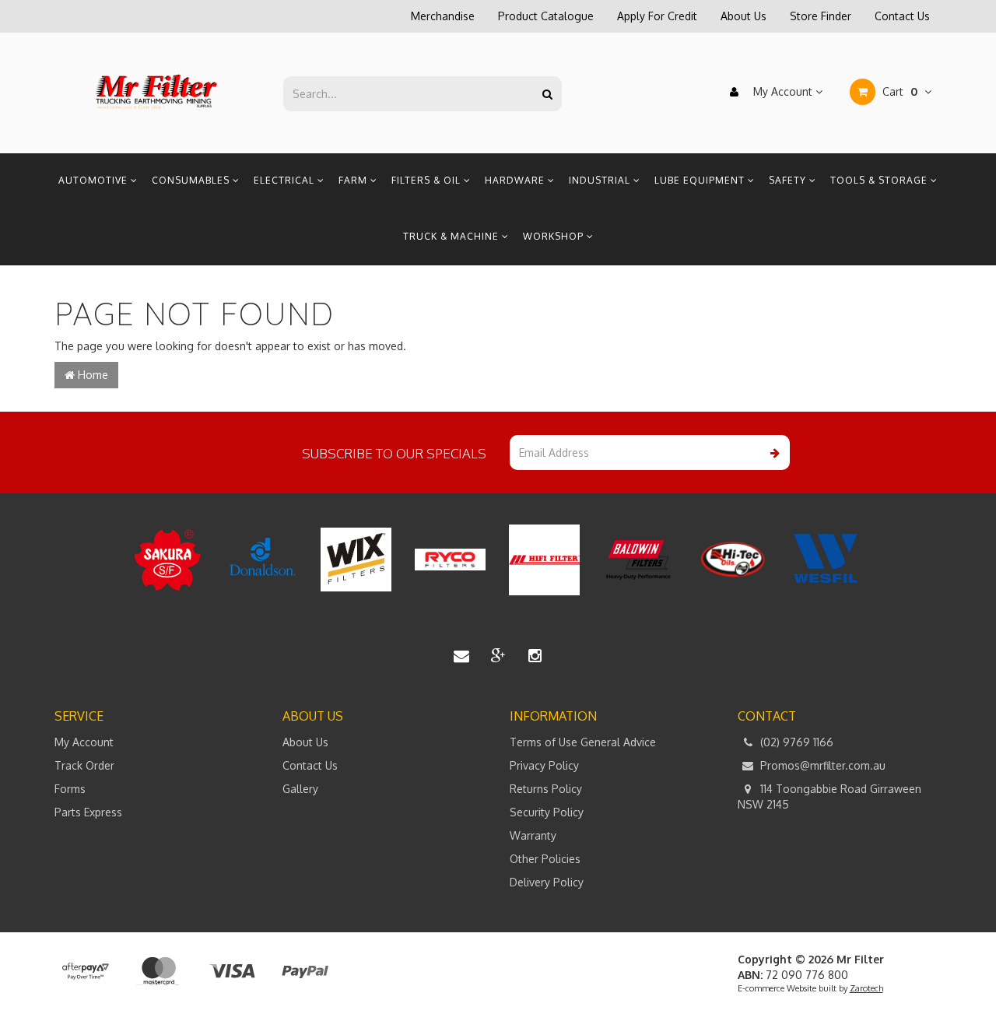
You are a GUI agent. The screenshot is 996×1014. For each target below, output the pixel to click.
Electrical (285, 180)
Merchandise (443, 16)
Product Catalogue (546, 16)
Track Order (84, 765)
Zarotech (866, 988)
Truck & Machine (452, 236)
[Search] (547, 93)
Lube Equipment (701, 180)
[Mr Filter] (157, 92)
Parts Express (88, 812)
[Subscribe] (772, 452)
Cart (898, 91)
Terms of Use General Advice (583, 742)
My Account (782, 91)
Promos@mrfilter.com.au (821, 765)
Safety (789, 180)
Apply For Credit (657, 16)
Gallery (300, 788)
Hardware (516, 180)
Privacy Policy (544, 765)
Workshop (555, 236)
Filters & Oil (427, 180)
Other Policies (545, 858)
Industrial (601, 180)
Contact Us (902, 16)
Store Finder (820, 16)
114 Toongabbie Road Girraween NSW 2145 (829, 796)
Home (91, 374)
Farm (354, 180)
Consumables (192, 180)
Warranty (533, 835)
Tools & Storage (880, 180)
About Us (743, 16)
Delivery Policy (547, 882)
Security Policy (547, 812)
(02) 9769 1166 (795, 742)
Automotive (94, 180)
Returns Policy (546, 788)
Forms (70, 788)
